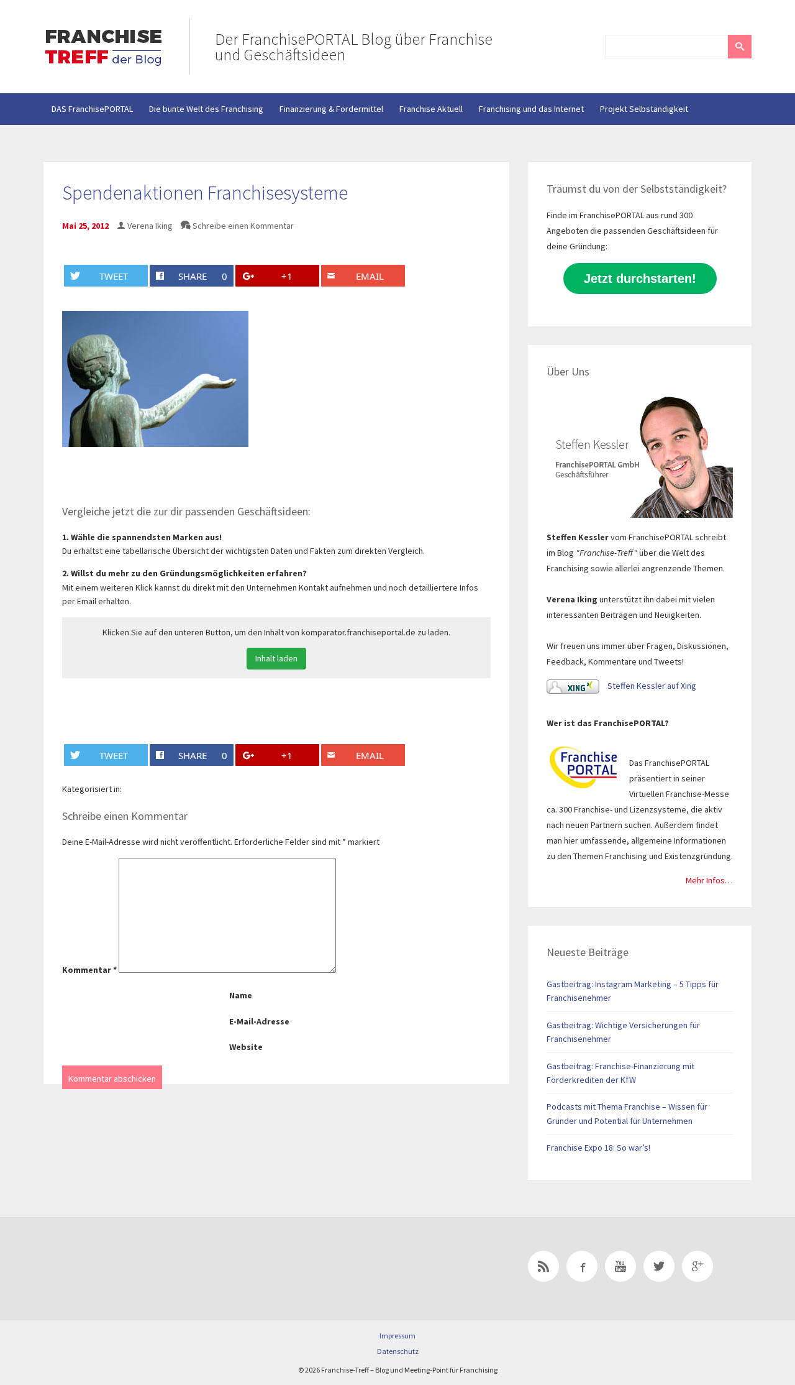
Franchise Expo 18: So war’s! (598, 1147)
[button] (740, 46)
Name (240, 995)
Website (246, 1046)
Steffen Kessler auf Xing (651, 685)
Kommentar (89, 969)
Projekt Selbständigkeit (644, 108)
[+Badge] (130, 1269)
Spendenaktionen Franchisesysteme (205, 192)
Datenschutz (398, 1351)
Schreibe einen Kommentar (243, 225)
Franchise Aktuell (431, 108)
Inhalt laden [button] (276, 658)
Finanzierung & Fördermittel (331, 108)
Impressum (397, 1335)
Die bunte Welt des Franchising (206, 108)
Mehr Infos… (709, 880)
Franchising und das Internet (531, 108)
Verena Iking (150, 225)
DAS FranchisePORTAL (92, 108)
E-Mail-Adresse (259, 1021)
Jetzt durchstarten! (640, 278)
